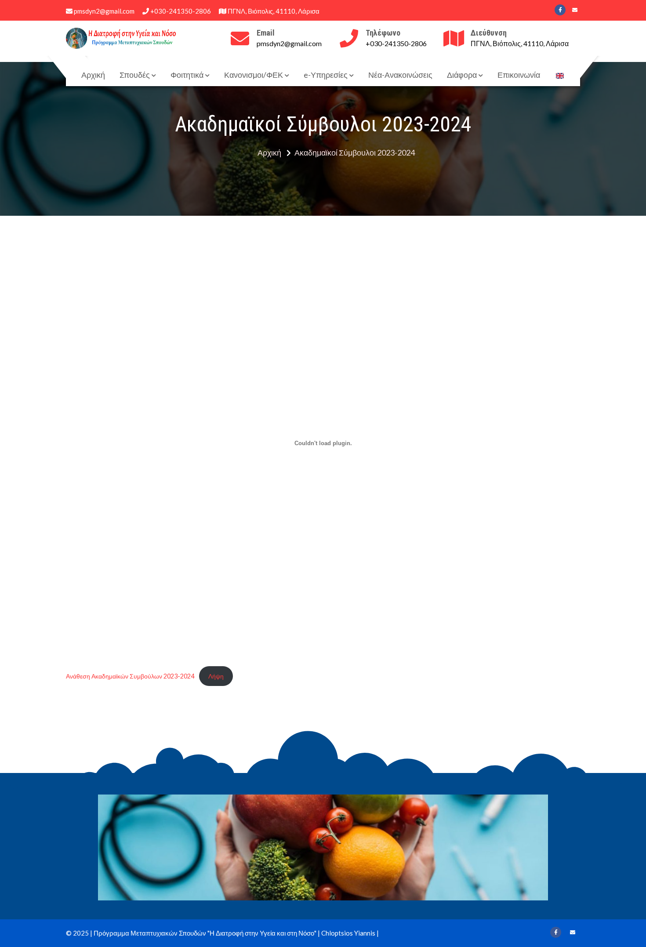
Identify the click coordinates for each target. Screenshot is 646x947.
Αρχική (93, 75)
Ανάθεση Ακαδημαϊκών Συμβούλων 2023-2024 (130, 676)
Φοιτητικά (187, 75)
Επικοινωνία (518, 75)
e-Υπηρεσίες (326, 75)
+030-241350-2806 (180, 11)
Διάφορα (462, 75)
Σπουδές (135, 75)
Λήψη (216, 676)
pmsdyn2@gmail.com (103, 11)
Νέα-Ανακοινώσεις (400, 75)
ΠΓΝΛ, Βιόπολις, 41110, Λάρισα (272, 11)
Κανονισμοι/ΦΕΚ (253, 75)
